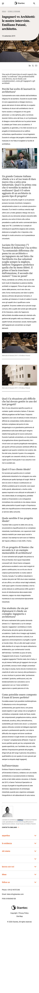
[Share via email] (36, 66)
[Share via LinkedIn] (30, 66)
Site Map (19, 916)
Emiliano (20, 820)
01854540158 (11, 899)
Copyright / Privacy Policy (19, 913)
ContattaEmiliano (9, 827)
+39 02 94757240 (13, 890)
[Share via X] (33, 66)
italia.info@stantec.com (15, 894)
